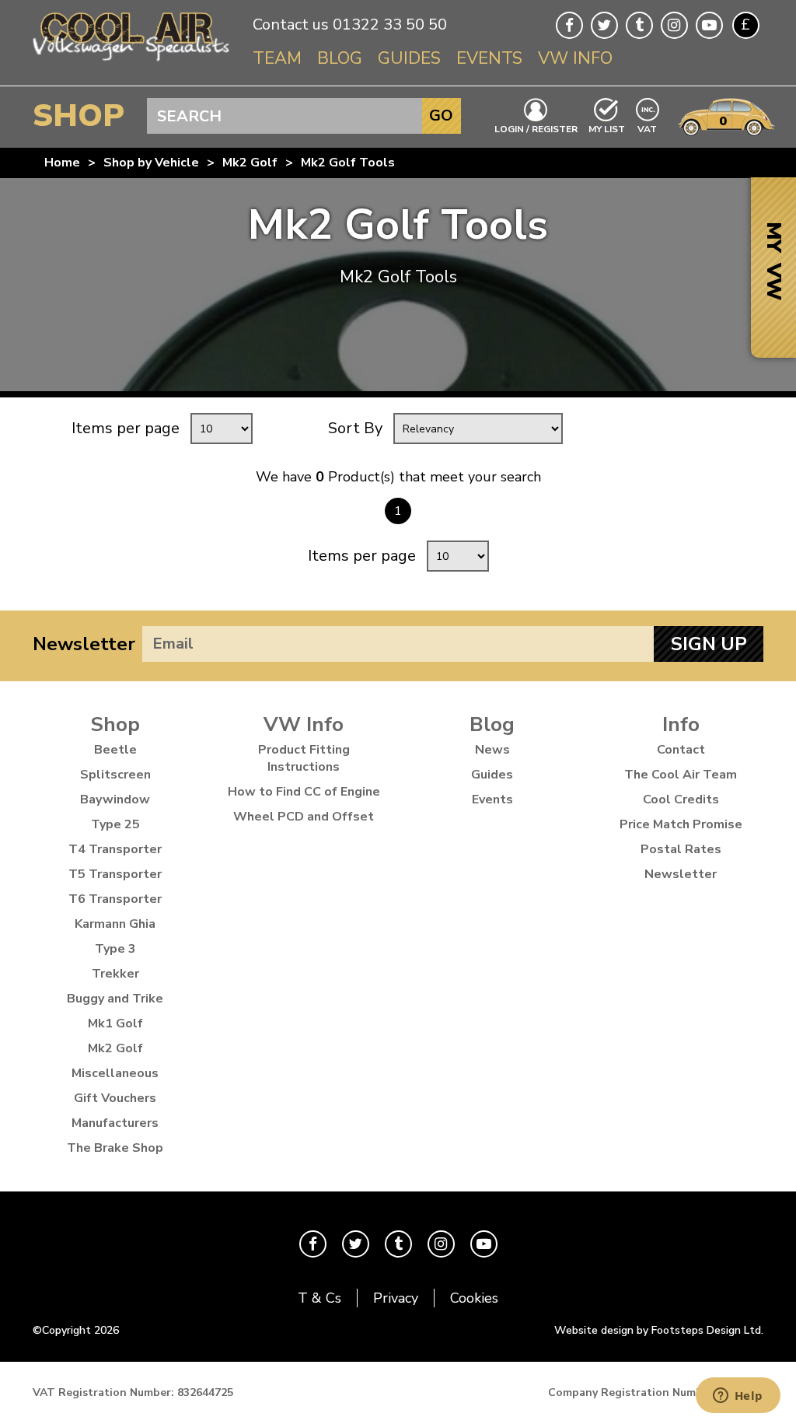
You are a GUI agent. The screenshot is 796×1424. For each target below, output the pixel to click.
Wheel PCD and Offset (303, 816)
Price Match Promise (681, 824)
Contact (681, 749)
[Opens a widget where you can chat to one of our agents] (737, 1396)
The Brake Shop (115, 1147)
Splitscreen (115, 774)
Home (62, 162)
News (492, 749)
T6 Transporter (115, 899)
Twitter (604, 25)
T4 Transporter (115, 849)
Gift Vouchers (115, 1098)
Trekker (115, 973)
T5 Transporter (115, 874)
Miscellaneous (115, 1073)
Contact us (291, 24)
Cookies (474, 1298)
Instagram (674, 25)
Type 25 (115, 824)
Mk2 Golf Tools (348, 162)
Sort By (355, 428)
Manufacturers (115, 1123)
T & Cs (319, 1298)
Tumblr (639, 25)
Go (441, 115)
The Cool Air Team (680, 774)
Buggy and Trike (115, 998)
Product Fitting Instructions (304, 758)
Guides (409, 58)
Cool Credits (681, 799)
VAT (648, 128)
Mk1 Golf (115, 1023)
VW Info (575, 58)
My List (606, 128)
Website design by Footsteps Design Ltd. (658, 1330)
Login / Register (536, 128)
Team (277, 58)
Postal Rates (681, 849)
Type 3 (115, 948)
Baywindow (115, 799)
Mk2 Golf (250, 162)
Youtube (709, 25)
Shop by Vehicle (151, 162)
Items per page (126, 428)
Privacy (395, 1298)
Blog (339, 58)
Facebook (569, 25)
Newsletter (84, 644)
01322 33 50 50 (390, 24)
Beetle (115, 749)
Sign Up (709, 644)
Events (489, 58)
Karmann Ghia (115, 923)
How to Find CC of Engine (304, 791)
